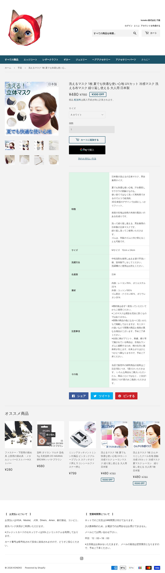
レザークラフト (50, 59)
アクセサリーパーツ (126, 59)
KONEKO (17, 567)
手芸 (20, 67)
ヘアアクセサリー (101, 59)
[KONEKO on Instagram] (81, 559)
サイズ (72, 108)
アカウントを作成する (150, 25)
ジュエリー (81, 59)
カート (153, 33)
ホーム (8, 67)
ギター (67, 59)
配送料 (77, 99)
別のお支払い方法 (87, 158)
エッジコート (30, 59)
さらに (144, 59)
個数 (71, 123)
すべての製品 (11, 59)
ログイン (128, 25)
